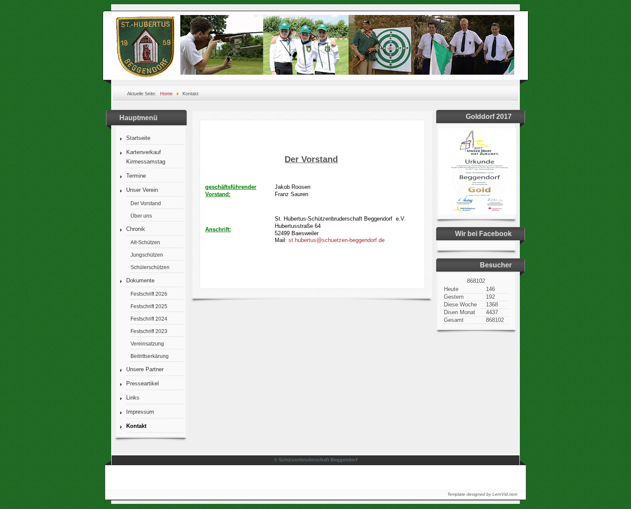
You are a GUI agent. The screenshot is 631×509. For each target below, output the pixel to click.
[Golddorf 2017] (477, 212)
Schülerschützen (150, 267)
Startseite (138, 138)
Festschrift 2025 (148, 306)
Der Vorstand (145, 203)
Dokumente (140, 280)
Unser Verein (142, 190)
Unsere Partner (145, 369)
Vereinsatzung (147, 343)
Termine (136, 176)
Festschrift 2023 (148, 331)
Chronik (135, 229)
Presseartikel (142, 383)
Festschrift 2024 (148, 318)
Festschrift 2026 (148, 294)
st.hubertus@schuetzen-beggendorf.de (336, 240)
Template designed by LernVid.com (482, 494)
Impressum (140, 412)
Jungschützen (146, 255)
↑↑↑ (505, 475)
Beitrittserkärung (149, 356)
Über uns (141, 215)
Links (133, 397)
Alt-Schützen (145, 242)
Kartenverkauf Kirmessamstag (145, 157)
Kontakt (136, 426)
